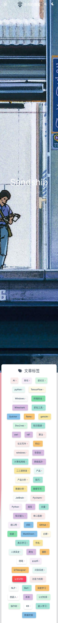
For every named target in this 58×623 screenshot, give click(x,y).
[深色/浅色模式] (53, 5)
